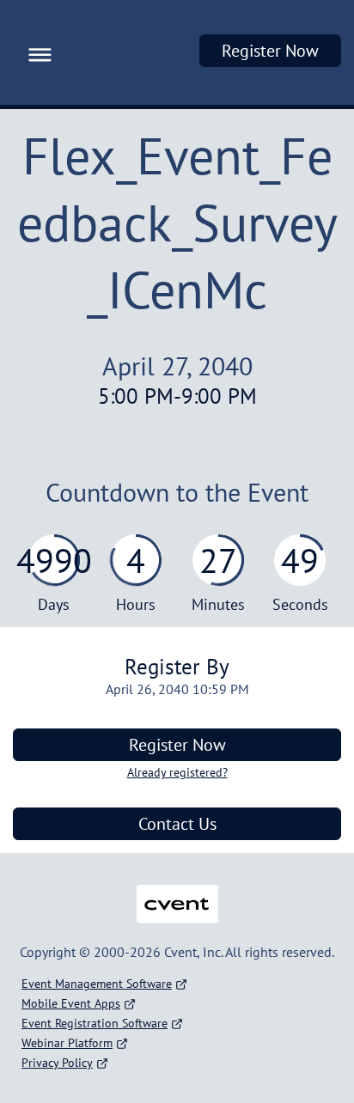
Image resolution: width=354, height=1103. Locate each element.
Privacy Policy (57, 1062)
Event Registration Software (94, 1023)
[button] (35, 52)
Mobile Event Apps (70, 1003)
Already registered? (177, 772)
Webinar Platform (67, 1043)
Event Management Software (96, 983)
